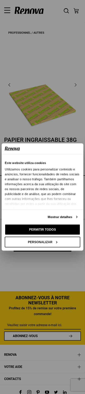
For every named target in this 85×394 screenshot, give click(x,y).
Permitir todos (42, 229)
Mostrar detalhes (60, 217)
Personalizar (40, 242)
